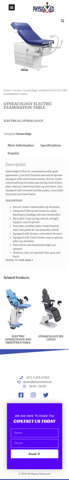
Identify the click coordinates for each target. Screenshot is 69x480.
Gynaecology (30, 90)
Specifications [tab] (50, 145)
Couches (16, 90)
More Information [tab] (21, 145)
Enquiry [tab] (13, 153)
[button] (12, 7)
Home (7, 90)
